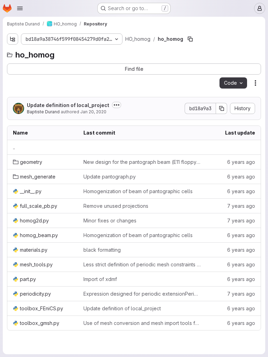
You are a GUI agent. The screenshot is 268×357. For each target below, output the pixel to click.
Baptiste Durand (43, 111)
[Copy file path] (190, 39)
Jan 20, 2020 (93, 111)
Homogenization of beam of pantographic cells (138, 191)
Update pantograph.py (109, 177)
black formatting (102, 250)
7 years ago (241, 206)
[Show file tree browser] (12, 39)
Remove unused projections (115, 206)
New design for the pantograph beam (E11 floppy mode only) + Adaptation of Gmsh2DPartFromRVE (142, 162)
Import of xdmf (100, 279)
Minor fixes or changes (109, 220)
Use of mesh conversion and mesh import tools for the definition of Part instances (142, 323)
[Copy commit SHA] (221, 108)
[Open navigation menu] (19, 8)
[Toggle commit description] (116, 105)
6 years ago (241, 162)
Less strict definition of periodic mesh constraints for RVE (142, 264)
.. (14, 147)
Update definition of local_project (68, 105)
